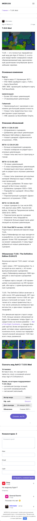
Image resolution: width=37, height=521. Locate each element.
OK (25, 518)
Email (4, 460)
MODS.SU (6, 3)
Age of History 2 (7, 24)
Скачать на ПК (18, 416)
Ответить (5, 490)
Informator (9, 21)
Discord (28, 401)
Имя (3, 451)
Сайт (4, 469)
